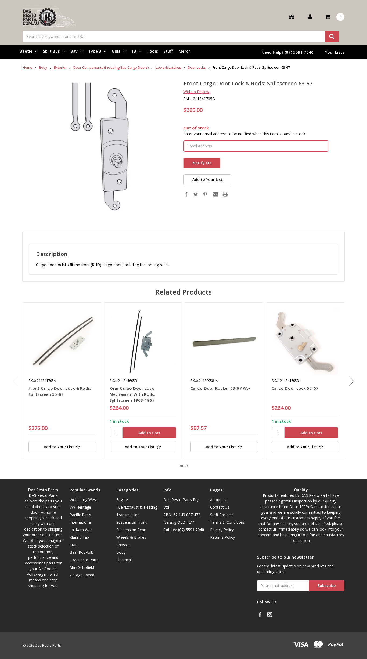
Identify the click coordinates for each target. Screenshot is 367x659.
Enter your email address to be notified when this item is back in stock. (245, 133)
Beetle (26, 51)
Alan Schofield (82, 567)
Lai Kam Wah (81, 529)
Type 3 (94, 51)
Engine (122, 499)
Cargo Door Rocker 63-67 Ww (220, 388)
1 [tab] (181, 466)
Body (120, 552)
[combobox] (181, 36)
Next (351, 381)
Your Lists (334, 52)
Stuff (168, 51)
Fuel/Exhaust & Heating (136, 507)
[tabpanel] (62, 380)
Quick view (62, 341)
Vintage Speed (82, 574)
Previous (15, 381)
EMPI (74, 544)
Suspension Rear (130, 529)
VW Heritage (80, 507)
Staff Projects (222, 514)
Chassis (122, 544)
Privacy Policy (222, 529)
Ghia (116, 51)
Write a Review (196, 91)
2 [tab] (186, 466)
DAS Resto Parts (84, 559)
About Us (218, 499)
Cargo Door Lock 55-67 (295, 388)
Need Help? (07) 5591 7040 (287, 52)
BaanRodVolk (81, 552)
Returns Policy (222, 537)
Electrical (124, 559)
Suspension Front (131, 522)
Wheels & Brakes (131, 537)
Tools (152, 51)
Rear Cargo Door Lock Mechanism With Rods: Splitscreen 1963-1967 (132, 394)
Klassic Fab (79, 537)
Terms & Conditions (227, 522)
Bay (74, 51)
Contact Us (219, 507)
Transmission (128, 514)
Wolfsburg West (83, 499)
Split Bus (51, 51)
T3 (133, 51)
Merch (185, 51)
